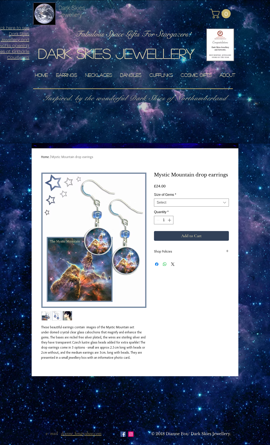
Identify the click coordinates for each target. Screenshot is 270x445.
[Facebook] (123, 434)
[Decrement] (158, 220)
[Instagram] (131, 434)
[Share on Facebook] (156, 264)
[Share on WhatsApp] (164, 264)
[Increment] (170, 220)
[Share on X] (172, 264)
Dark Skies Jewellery (71, 11)
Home (45, 157)
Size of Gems (165, 194)
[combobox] (191, 203)
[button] (221, 13)
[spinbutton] (164, 220)
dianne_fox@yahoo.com (81, 433)
